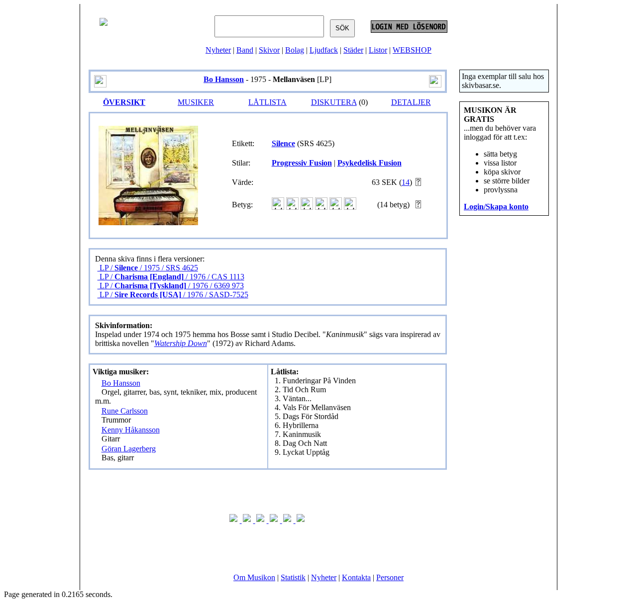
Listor (378, 50)
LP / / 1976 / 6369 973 (171, 285)
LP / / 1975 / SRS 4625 (148, 267)
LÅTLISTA (267, 102)
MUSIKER (196, 102)
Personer (390, 577)
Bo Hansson (121, 383)
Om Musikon (254, 577)
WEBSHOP (412, 50)
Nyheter (218, 50)
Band (244, 50)
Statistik (293, 577)
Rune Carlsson (125, 411)
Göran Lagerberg (129, 448)
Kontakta (356, 577)
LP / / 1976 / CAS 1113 (171, 276)
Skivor (269, 50)
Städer (353, 50)
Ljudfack (324, 50)
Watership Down (180, 343)
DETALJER (411, 102)
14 (406, 182)
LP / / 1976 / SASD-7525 (173, 294)
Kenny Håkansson (131, 430)
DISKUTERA (334, 102)
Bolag (294, 50)
